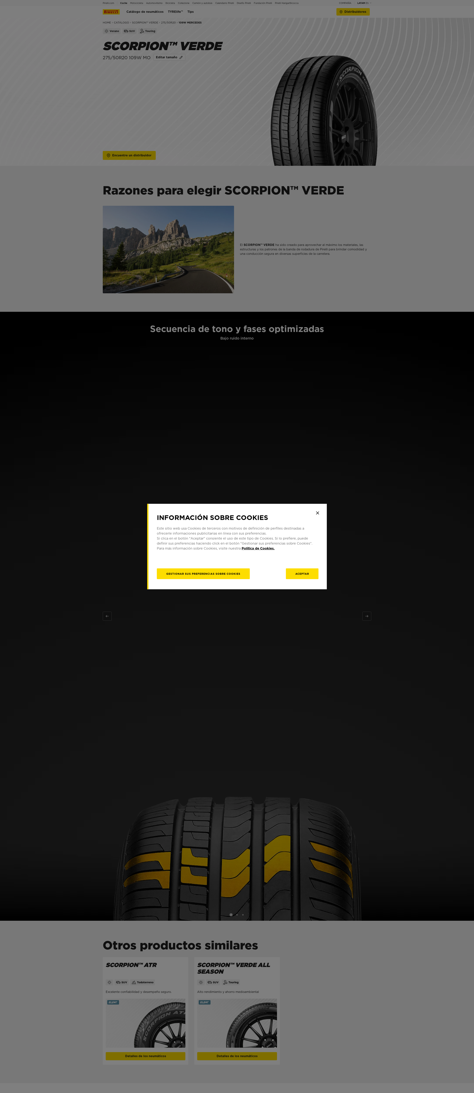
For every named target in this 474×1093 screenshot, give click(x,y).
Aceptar (302, 573)
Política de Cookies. (258, 548)
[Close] (317, 513)
